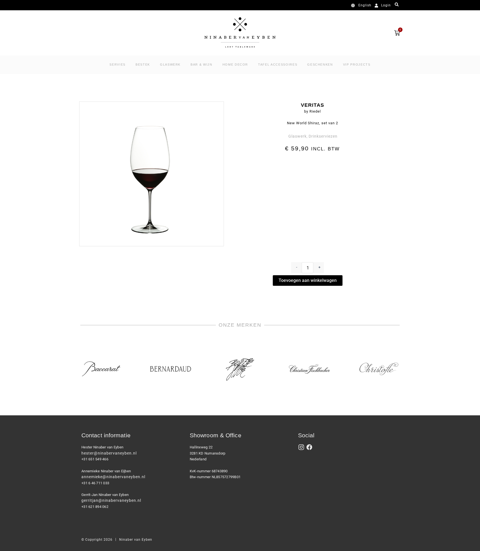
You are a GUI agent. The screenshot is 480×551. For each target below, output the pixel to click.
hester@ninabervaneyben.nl (109, 453)
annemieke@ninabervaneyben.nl (113, 477)
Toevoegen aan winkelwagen (308, 280)
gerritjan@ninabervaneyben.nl (111, 500)
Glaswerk (297, 136)
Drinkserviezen (323, 136)
